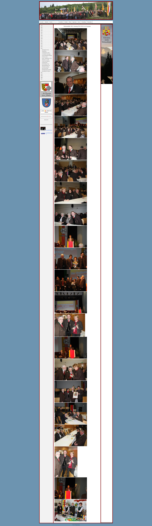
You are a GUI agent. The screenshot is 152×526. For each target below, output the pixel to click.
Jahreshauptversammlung (45, 66)
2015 (41, 43)
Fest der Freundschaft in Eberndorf (47, 55)
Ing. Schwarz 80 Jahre (45, 68)
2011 (41, 72)
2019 (41, 37)
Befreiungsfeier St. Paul (45, 49)
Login (79, 524)
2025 (41, 27)
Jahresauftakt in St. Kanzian (46, 71)
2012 (41, 48)
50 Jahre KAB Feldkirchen (46, 61)
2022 (41, 32)
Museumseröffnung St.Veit (46, 65)
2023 (41, 30)
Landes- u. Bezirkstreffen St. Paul (46, 58)
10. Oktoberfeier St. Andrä (45, 52)
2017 (41, 40)
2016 (41, 41)
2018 (41, 38)
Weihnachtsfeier (44, 51)
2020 (41, 35)
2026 (41, 25)
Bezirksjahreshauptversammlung (46, 69)
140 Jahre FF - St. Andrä (45, 59)
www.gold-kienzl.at (49, 130)
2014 (41, 45)
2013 (41, 46)
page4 (77, 524)
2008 (41, 77)
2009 (41, 75)
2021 (41, 33)
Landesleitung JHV (44, 62)
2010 (41, 74)
